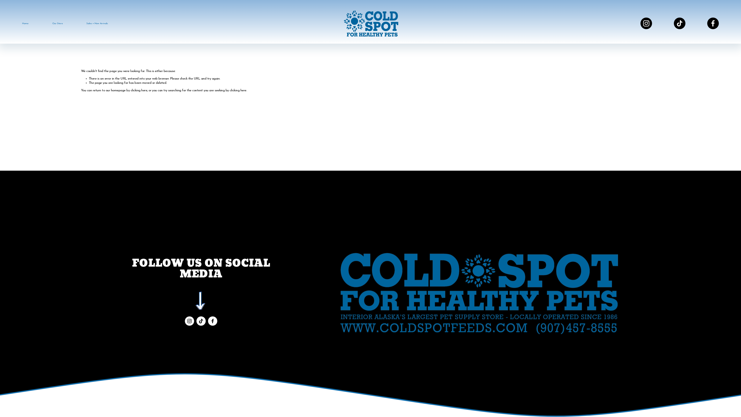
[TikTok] (679, 23)
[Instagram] (646, 23)
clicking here (139, 90)
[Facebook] (713, 23)
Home (25, 23)
